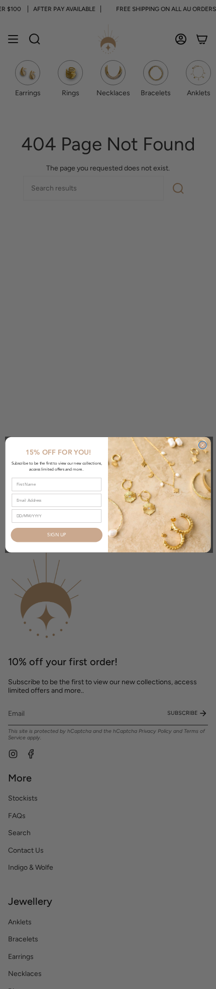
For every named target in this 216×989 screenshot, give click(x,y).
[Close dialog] (202, 445)
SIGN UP (56, 534)
